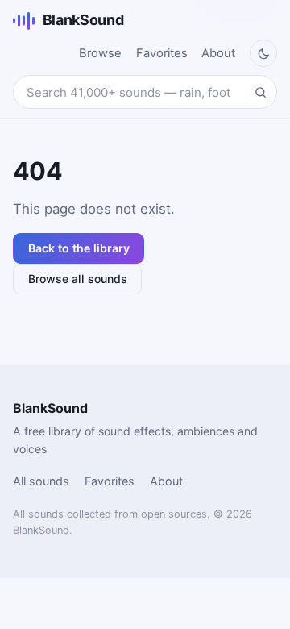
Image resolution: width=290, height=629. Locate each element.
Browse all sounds (77, 278)
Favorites (162, 53)
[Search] (260, 92)
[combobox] (145, 92)
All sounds (41, 481)
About (218, 53)
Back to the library (79, 248)
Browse (100, 53)
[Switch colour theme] (263, 53)
